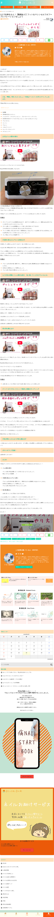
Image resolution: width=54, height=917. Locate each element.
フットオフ (12, 541)
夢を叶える (6, 894)
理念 (4, 900)
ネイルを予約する (33, 7)
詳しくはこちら (27, 850)
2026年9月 (50, 659)
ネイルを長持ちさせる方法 (10, 880)
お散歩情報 (6, 870)
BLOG (4, 863)
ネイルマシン (4, 541)
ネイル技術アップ (30, 538)
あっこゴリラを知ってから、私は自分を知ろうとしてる (17, 672)
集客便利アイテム (7, 907)
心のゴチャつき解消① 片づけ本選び (12, 679)
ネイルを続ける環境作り (18, 538)
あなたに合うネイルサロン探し (11, 866)
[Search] (51, 664)
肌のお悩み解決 (7, 904)
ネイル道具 (6, 887)
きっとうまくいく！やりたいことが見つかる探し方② (16, 686)
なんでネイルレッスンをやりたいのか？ (13, 675)
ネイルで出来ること (6, 538)
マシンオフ (20, 541)
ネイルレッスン (47, 7)
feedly (27, 524)
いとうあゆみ (46, 19)
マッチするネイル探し (8, 890)
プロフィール (6, 7)
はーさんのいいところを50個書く (11, 682)
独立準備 (38, 538)
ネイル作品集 (20, 7)
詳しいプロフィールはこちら (22, 61)
